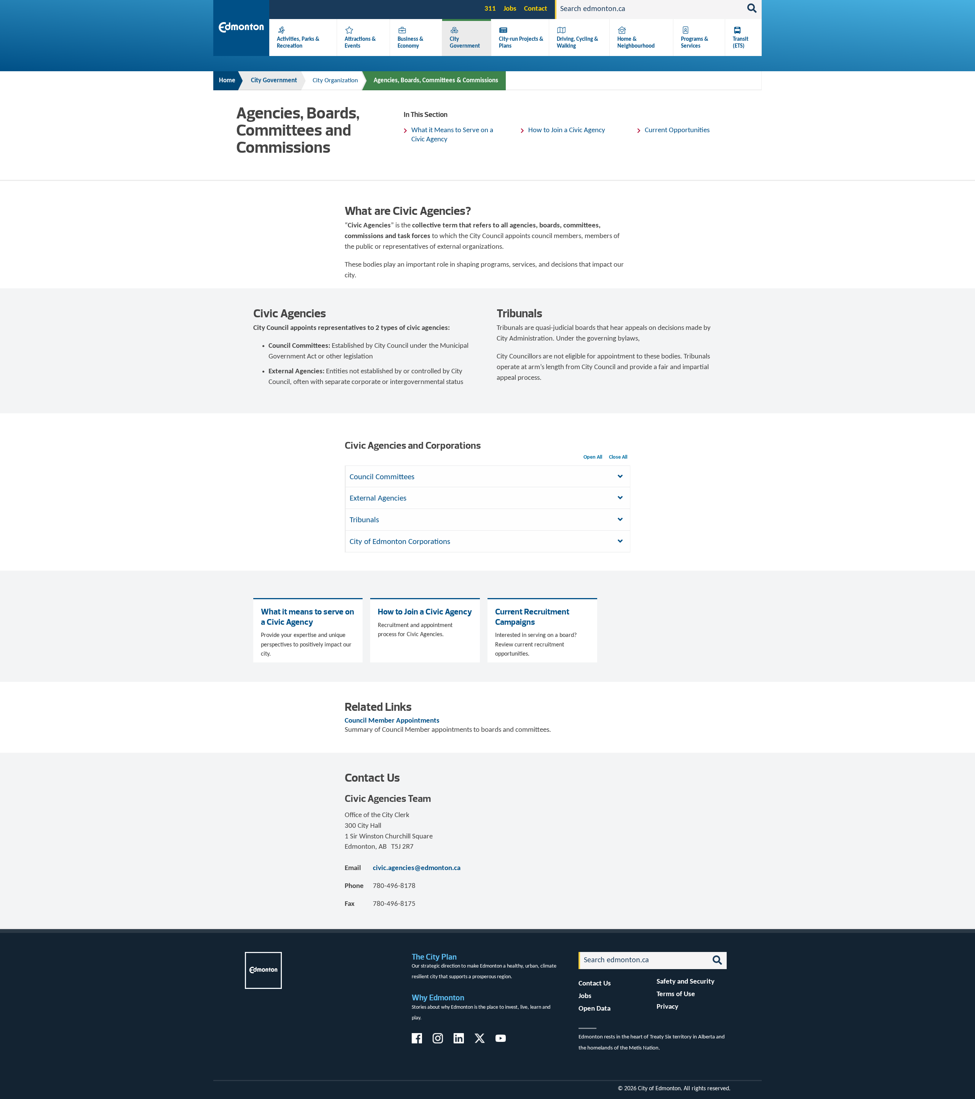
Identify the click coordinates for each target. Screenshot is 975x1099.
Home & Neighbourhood (636, 42)
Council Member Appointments (392, 721)
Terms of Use (676, 994)
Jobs (509, 9)
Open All (592, 457)
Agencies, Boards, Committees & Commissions (436, 80)
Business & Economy (411, 42)
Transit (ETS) (740, 42)
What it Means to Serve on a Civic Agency (452, 135)
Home (227, 80)
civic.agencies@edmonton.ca (416, 868)
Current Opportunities (677, 130)
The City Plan (434, 956)
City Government (465, 42)
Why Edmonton (438, 997)
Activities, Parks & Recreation (298, 42)
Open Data (595, 1009)
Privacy (667, 1007)
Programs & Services (694, 42)
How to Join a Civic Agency (566, 130)
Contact (535, 9)
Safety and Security (685, 981)
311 (490, 9)
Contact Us (595, 983)
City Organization (335, 80)
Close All (618, 457)
